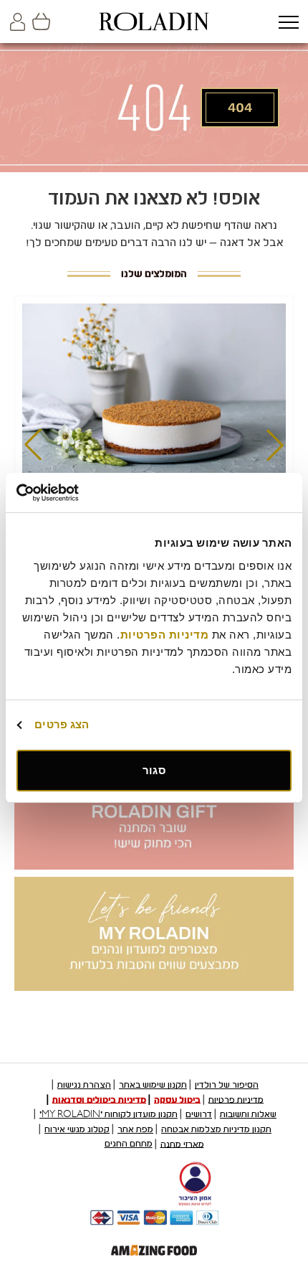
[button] (288, 23)
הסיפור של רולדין (227, 1084)
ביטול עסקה (177, 1099)
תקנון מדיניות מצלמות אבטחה (216, 1129)
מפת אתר (135, 1129)
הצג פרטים (61, 724)
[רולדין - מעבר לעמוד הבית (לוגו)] (154, 21)
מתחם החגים (129, 1143)
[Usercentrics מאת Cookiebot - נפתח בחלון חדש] (79, 493)
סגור (154, 770)
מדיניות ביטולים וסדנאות (99, 1099)
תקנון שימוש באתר (153, 1084)
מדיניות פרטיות (236, 1099)
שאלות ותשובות (248, 1114)
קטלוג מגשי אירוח (77, 1129)
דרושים (199, 1114)
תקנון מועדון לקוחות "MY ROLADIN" (108, 1114)
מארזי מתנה (182, 1143)
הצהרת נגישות (84, 1084)
